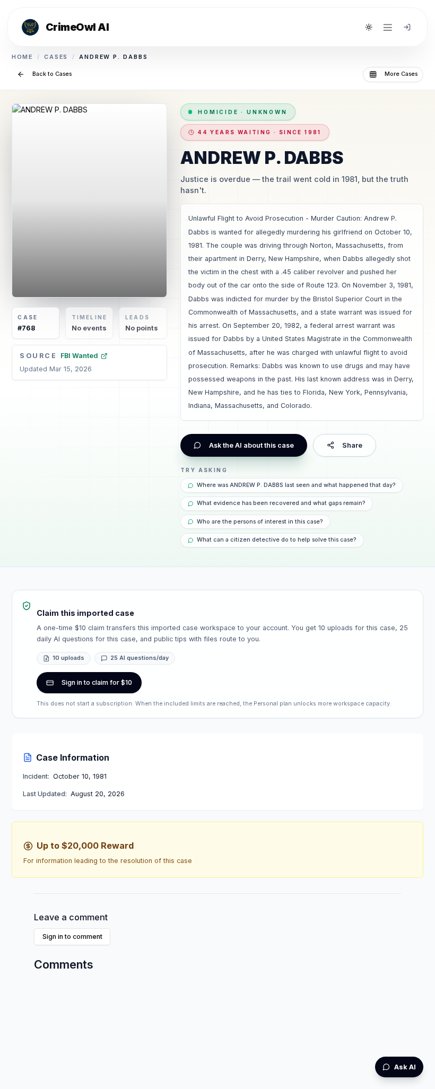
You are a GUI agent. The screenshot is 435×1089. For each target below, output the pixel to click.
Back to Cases (52, 74)
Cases (56, 57)
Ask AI (405, 1067)
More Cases (401, 74)
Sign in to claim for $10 (97, 682)
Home (22, 57)
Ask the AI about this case (251, 445)
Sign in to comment (72, 936)
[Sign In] (406, 27)
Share (352, 445)
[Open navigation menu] (387, 27)
